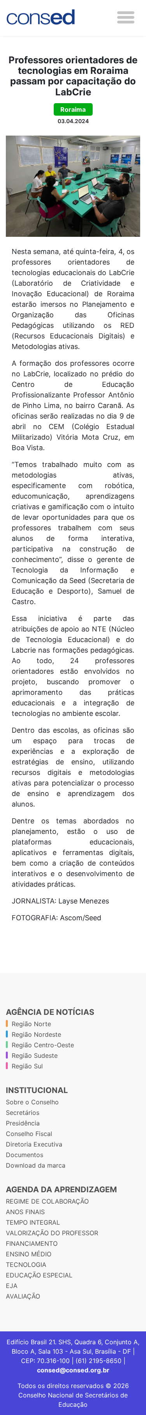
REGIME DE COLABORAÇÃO (47, 1201)
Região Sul (27, 1066)
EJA (12, 1286)
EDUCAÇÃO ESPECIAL (39, 1275)
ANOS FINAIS (25, 1212)
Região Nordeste (36, 1034)
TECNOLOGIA (26, 1264)
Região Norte (31, 1024)
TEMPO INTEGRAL (33, 1222)
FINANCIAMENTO (32, 1243)
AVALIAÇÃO (23, 1296)
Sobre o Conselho (32, 1102)
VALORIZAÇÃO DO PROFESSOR (52, 1233)
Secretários (22, 1112)
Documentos (24, 1155)
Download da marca (35, 1165)
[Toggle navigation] (125, 17)
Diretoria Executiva (34, 1144)
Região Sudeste (35, 1055)
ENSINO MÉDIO (28, 1254)
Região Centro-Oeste (43, 1045)
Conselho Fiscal (29, 1134)
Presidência (23, 1123)
